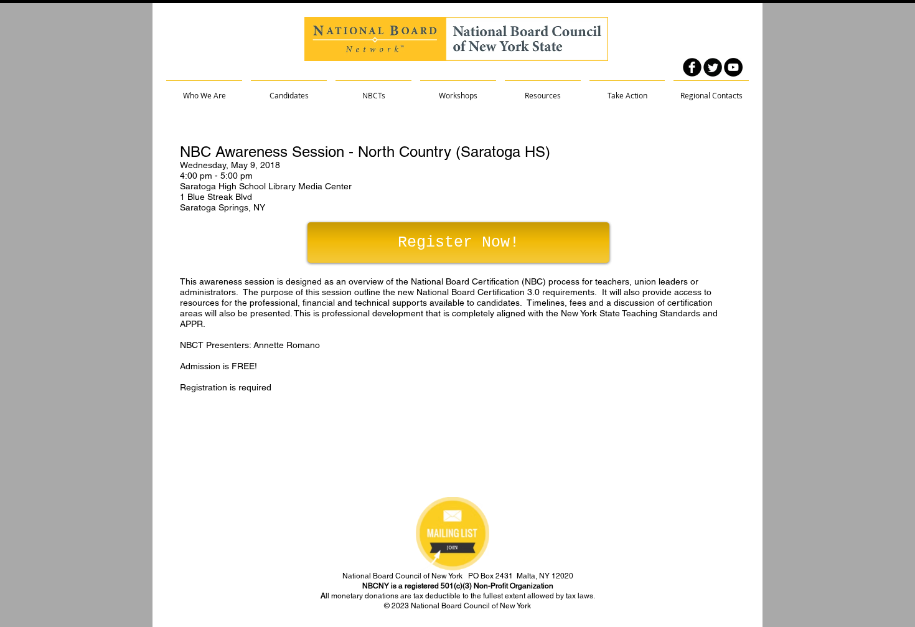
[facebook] (692, 67)
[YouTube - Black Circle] (733, 67)
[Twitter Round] (712, 67)
